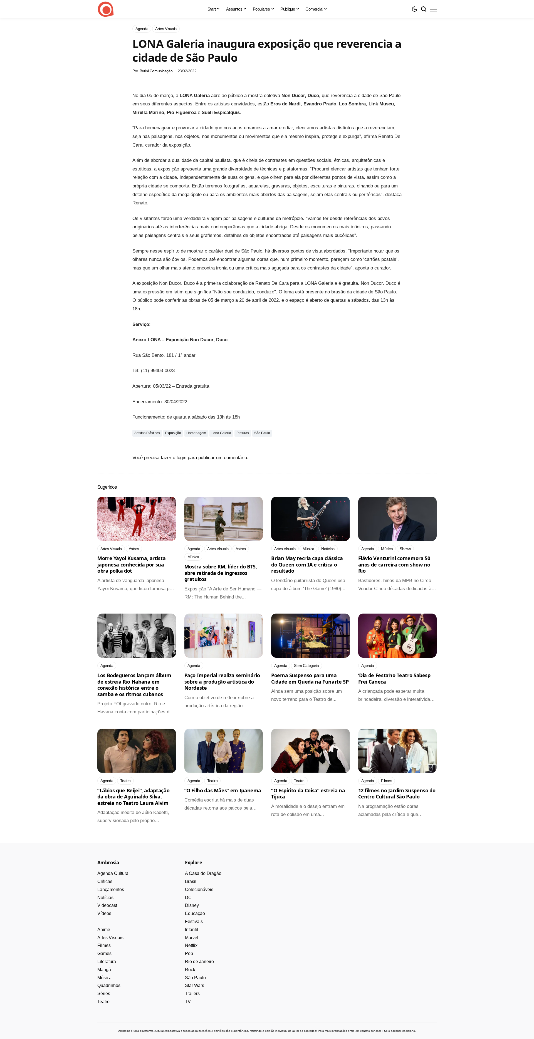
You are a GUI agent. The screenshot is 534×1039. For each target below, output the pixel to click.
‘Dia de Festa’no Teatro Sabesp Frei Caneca (394, 678)
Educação (195, 913)
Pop (189, 953)
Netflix (191, 945)
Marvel (191, 937)
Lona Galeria (221, 433)
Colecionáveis (199, 889)
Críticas (104, 881)
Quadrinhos (108, 985)
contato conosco (371, 1030)
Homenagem (196, 433)
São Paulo (262, 433)
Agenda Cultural (113, 873)
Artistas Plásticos (147, 433)
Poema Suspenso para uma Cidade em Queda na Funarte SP (310, 678)
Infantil (191, 929)
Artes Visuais (110, 937)
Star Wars (194, 985)
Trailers (192, 993)
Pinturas (242, 433)
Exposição (173, 433)
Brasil (190, 881)
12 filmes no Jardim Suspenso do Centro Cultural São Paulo (397, 793)
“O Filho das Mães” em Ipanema (222, 790)
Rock (190, 969)
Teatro (103, 1001)
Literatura (106, 961)
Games (104, 953)
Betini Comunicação (156, 71)
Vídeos (104, 913)
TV (188, 1001)
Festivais (194, 921)
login (181, 457)
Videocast (107, 905)
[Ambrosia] (105, 9)
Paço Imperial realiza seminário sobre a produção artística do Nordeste (222, 681)
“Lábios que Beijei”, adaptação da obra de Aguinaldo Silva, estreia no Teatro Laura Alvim (133, 796)
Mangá (104, 969)
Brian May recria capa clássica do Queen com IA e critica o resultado (307, 564)
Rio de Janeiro (199, 961)
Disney (192, 905)
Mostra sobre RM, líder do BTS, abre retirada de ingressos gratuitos (220, 572)
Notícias (105, 897)
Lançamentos (110, 889)
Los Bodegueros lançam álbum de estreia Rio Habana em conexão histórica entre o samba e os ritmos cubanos (134, 684)
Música (104, 977)
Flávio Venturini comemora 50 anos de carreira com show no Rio (394, 564)
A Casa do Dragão (203, 873)
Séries (103, 993)
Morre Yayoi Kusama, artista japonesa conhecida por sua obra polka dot (131, 564)
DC (188, 897)
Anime (103, 929)
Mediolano (408, 1030)
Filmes (104, 945)
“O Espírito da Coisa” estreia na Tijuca (308, 793)
